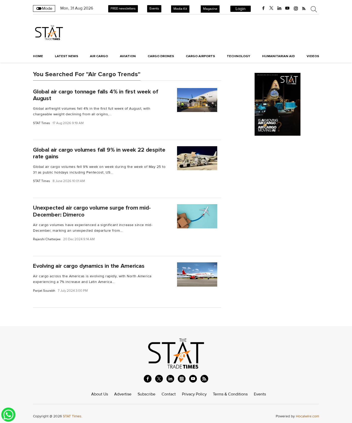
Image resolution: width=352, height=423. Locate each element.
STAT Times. (72, 416)
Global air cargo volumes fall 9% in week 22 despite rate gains (99, 153)
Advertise (122, 394)
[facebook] (263, 8)
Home (38, 56)
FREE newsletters (123, 8)
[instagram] (295, 8)
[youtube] (287, 8)
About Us (99, 394)
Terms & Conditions (230, 394)
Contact (169, 394)
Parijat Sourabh (44, 291)
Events (154, 8)
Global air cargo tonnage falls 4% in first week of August (95, 95)
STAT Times (41, 123)
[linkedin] (279, 8)
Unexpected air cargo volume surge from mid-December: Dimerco (92, 211)
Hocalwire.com (307, 416)
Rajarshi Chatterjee (47, 239)
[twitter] (271, 8)
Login (241, 8)
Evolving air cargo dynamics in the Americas (89, 266)
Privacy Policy (194, 394)
